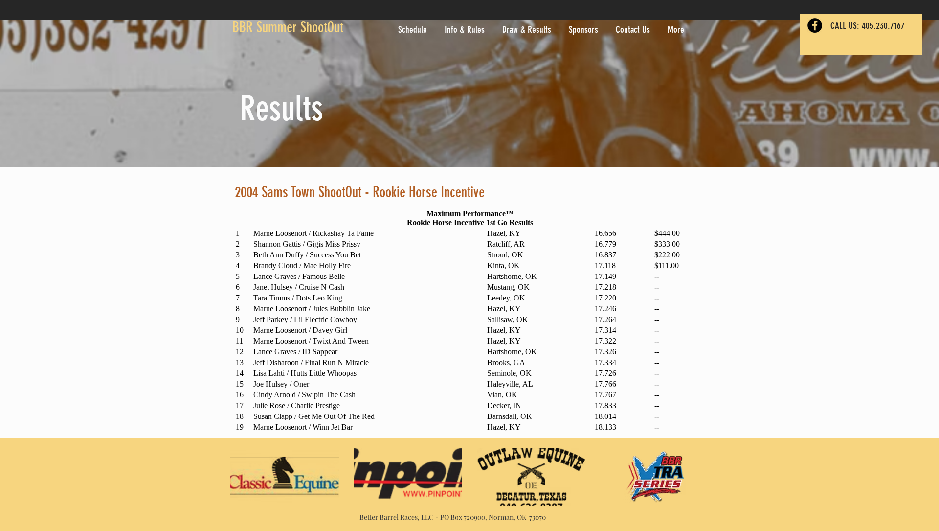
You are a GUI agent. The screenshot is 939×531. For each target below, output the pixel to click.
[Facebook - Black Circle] (814, 25)
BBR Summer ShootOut (287, 27)
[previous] (248, 482)
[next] (691, 482)
